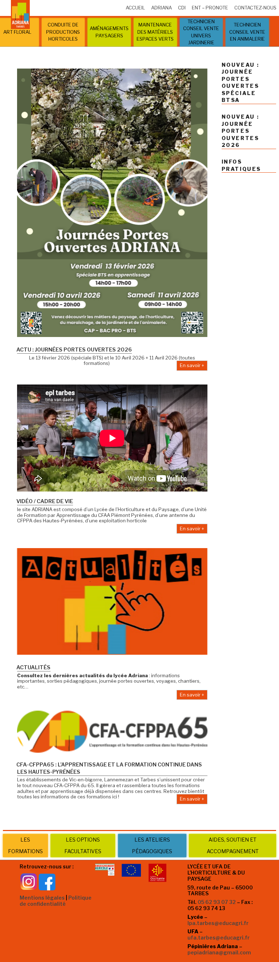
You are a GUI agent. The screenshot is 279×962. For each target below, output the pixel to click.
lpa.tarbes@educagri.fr (217, 923)
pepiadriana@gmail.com (219, 952)
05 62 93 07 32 (217, 902)
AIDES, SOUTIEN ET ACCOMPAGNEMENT (233, 845)
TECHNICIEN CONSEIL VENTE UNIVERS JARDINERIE (201, 32)
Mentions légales (42, 898)
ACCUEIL (135, 8)
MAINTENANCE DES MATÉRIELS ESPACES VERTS (155, 32)
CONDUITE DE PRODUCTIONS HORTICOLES (63, 32)
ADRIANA (161, 8)
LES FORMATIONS (25, 845)
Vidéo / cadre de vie (44, 501)
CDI (182, 8)
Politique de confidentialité (56, 901)
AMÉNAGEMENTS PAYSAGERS (109, 31)
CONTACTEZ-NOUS (255, 8)
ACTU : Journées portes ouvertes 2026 (74, 349)
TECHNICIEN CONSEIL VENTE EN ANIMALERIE (247, 32)
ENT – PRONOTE (210, 8)
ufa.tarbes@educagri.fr (218, 937)
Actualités (33, 667)
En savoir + (192, 365)
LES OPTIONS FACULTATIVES (82, 845)
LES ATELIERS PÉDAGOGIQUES (152, 845)
